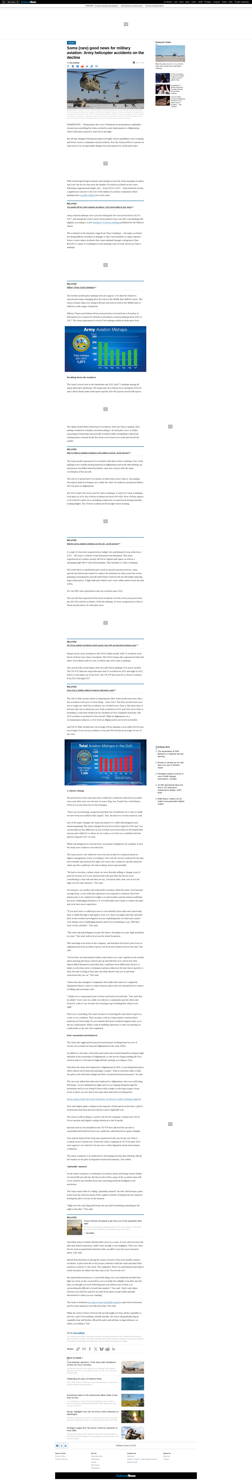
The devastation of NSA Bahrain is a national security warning (171, 753)
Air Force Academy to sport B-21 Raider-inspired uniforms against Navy (178, 77)
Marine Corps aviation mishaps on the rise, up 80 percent (92, 544)
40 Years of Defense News (154, 6)
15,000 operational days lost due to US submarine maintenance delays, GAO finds (170, 789)
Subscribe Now (96, 1456)
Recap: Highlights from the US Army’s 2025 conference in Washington (93, 1413)
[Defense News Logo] (29, 2)
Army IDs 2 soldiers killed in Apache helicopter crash (90, 690)
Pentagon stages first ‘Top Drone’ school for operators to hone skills (92, 1429)
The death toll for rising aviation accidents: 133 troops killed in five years (99, 207)
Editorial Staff (132, 1462)
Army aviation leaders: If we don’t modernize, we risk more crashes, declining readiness (104, 1099)
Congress (216, 2)
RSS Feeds (95, 1465)
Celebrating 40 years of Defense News (84, 1379)
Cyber (194, 2)
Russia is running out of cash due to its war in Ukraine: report (171, 765)
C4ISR (200, 2)
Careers (166, 1459)
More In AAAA (74, 1358)
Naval (181, 2)
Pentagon (207, 2)
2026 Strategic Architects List (131, 6)
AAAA (71, 43)
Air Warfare (168, 2)
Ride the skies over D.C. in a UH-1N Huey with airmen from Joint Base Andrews (169, 66)
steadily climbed (87, 195)
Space (187, 2)
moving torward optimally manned (104, 1302)
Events (93, 1462)
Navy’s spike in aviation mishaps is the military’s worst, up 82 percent (98, 453)
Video (230, 2)
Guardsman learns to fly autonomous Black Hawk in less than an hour (92, 1396)
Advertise (130, 1456)
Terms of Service (61, 1459)
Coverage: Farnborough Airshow (106, 6)
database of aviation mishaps (106, 222)
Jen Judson (74, 62)
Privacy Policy (60, 1456)
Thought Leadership (241, 2)
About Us (166, 1456)
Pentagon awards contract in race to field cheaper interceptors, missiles (170, 776)
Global (224, 2)
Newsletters (95, 1459)
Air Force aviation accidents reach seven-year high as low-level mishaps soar (101, 645)
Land (175, 2)
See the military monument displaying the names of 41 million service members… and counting (178, 101)
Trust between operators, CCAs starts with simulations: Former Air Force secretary (91, 1363)
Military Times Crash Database (80, 287)
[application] (170, 53)
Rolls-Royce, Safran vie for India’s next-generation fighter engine (171, 801)
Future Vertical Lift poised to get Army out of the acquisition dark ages (113, 1222)
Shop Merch (95, 1468)
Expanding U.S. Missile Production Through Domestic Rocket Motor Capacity (177, 89)
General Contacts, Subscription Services (142, 1459)
